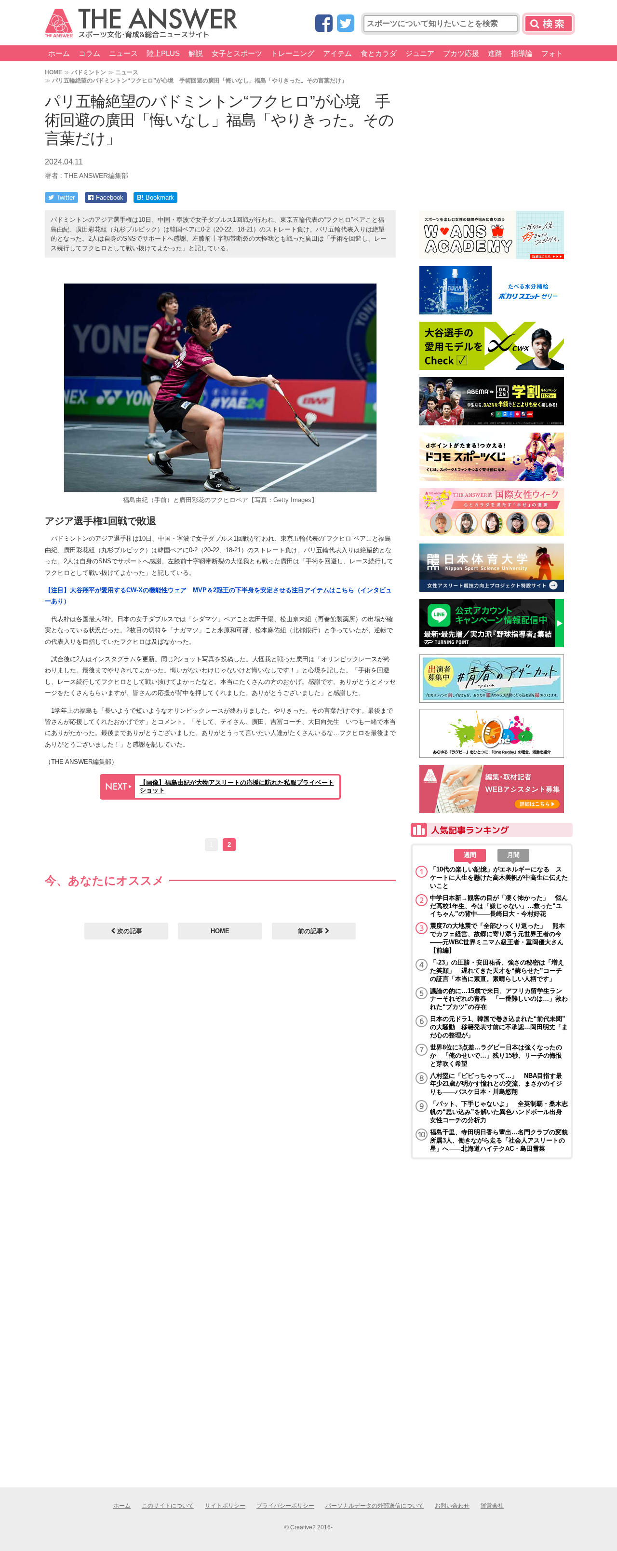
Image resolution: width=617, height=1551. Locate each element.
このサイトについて (168, 1505)
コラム (89, 53)
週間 (470, 854)
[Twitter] (345, 24)
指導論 (522, 53)
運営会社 (492, 1505)
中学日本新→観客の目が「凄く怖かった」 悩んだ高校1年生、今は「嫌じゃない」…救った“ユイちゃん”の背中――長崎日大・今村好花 (499, 906)
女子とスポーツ (237, 53)
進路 (495, 53)
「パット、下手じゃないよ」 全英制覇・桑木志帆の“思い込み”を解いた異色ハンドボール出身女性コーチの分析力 (499, 1112)
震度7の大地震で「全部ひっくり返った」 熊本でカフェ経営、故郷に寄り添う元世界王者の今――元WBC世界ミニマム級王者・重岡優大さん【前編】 (497, 938)
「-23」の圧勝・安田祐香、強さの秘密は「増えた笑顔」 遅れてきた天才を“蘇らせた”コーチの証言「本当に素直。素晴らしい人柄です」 (497, 970)
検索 (548, 23)
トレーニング (292, 53)
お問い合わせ (452, 1505)
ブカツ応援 (461, 53)
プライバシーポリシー (285, 1505)
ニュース (123, 53)
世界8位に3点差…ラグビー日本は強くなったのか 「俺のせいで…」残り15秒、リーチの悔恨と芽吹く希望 (496, 1055)
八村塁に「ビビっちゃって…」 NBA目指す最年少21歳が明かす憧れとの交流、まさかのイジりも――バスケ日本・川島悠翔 (496, 1084)
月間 (513, 854)
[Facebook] (324, 24)
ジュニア (419, 53)
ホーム (59, 53)
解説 (195, 53)
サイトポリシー (225, 1505)
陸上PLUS (163, 53)
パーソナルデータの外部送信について (374, 1505)
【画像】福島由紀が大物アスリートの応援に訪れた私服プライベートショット (237, 786)
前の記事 (311, 931)
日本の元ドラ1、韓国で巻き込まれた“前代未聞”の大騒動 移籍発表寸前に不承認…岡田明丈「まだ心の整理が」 (499, 1027)
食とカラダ (379, 53)
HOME (53, 72)
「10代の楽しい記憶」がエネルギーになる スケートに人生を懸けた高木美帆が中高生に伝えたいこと (499, 877)
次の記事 (128, 931)
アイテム (337, 53)
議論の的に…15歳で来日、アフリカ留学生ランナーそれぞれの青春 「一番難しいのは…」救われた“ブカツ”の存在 (499, 999)
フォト (552, 53)
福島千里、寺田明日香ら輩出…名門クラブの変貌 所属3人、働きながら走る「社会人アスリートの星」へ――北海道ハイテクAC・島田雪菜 (499, 1140)
